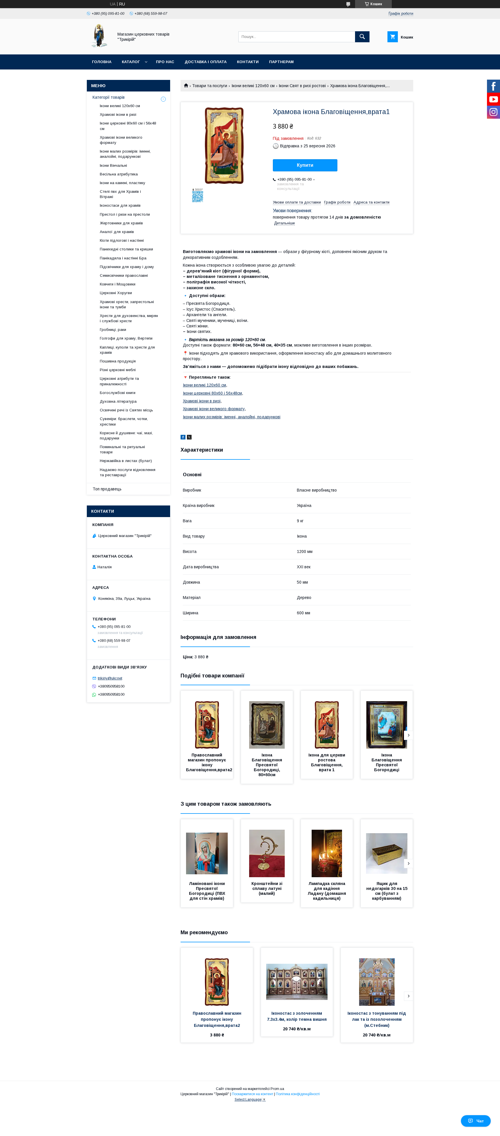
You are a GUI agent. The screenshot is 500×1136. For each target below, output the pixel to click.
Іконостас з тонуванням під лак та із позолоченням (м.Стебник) (377, 1019)
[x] (189, 438)
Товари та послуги (209, 85)
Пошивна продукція (118, 361)
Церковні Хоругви (116, 293)
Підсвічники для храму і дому (127, 267)
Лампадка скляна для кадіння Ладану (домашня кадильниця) (327, 891)
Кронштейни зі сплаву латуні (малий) (267, 888)
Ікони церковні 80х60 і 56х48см (212, 393)
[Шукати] (362, 36)
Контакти (248, 62)
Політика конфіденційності (298, 1094)
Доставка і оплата (206, 62)
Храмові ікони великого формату (214, 408)
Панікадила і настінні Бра (123, 258)
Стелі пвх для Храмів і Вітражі (120, 194)
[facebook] (183, 438)
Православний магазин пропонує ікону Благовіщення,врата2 (209, 762)
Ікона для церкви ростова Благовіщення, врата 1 (327, 762)
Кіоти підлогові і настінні (122, 240)
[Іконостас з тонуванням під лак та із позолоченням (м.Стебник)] (377, 977)
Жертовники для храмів (121, 223)
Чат (480, 1121)
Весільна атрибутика (119, 174)
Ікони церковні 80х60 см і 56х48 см (128, 126)
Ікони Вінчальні (113, 165)
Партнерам (281, 62)
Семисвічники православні (124, 275)
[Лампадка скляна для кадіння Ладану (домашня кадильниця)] (327, 848)
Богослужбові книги (117, 393)
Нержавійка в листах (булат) (126, 461)
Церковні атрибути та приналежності (119, 381)
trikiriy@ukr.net (110, 678)
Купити (305, 165)
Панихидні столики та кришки (126, 249)
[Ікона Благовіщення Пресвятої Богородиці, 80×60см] (267, 720)
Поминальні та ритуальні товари (122, 449)
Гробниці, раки (113, 329)
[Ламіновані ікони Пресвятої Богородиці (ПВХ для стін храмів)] (207, 848)
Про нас (165, 62)
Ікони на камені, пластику (122, 183)
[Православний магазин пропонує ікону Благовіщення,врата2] (207, 720)
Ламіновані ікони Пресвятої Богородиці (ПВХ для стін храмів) (207, 891)
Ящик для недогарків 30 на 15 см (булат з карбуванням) (387, 891)
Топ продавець (107, 489)
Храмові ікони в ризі (201, 401)
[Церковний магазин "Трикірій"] (99, 47)
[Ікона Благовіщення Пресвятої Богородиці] (387, 720)
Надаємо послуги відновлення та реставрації (127, 472)
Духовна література (118, 401)
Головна (101, 62)
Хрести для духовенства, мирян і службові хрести (129, 318)
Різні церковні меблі (118, 370)
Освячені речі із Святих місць (126, 410)
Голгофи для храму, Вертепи (126, 338)
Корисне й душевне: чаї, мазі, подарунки (126, 435)
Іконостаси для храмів (120, 205)
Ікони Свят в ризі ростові (302, 85)
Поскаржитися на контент (252, 1094)
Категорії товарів (109, 97)
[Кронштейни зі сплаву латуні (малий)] (267, 848)
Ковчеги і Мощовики (117, 284)
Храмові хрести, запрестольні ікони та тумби (127, 304)
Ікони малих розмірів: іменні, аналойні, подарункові (231, 417)
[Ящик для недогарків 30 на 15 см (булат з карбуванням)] (387, 848)
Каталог (131, 62)
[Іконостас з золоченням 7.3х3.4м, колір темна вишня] (297, 977)
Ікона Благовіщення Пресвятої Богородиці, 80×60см (267, 765)
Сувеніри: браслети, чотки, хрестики (124, 421)
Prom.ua (277, 1089)
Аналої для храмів (117, 232)
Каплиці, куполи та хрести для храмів (127, 350)
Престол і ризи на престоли (125, 214)
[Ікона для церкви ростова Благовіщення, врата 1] (327, 720)
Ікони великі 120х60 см (253, 85)
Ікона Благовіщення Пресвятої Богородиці (387, 762)
